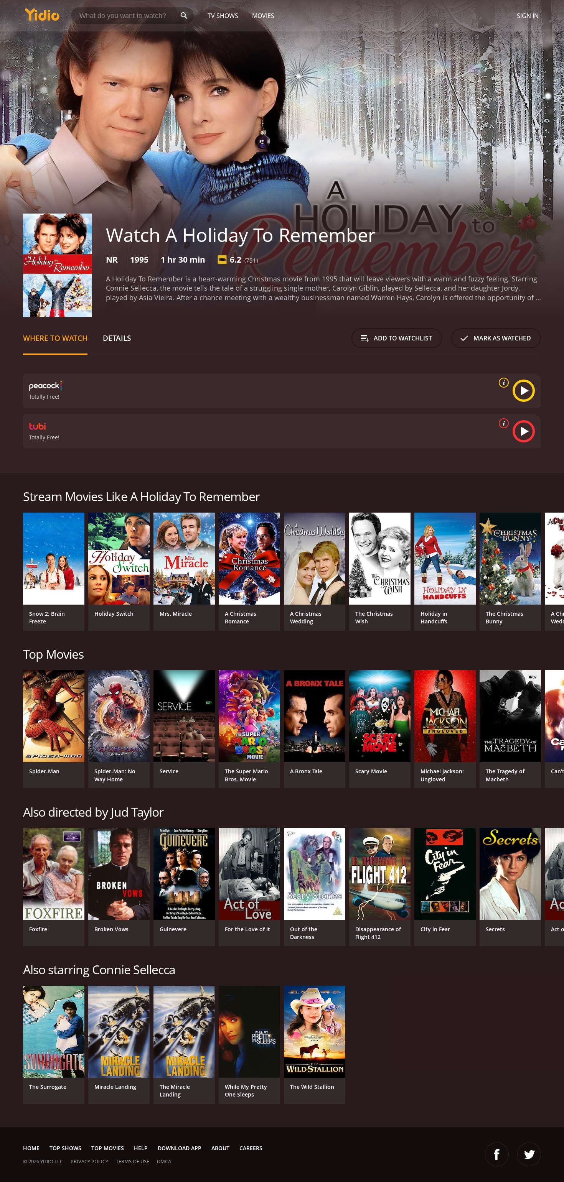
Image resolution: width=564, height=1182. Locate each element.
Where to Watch (55, 338)
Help (141, 1148)
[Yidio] (42, 17)
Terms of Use (132, 1161)
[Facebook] (497, 1154)
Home (31, 1148)
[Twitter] (529, 1154)
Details (117, 338)
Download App (179, 1148)
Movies (263, 16)
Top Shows (65, 1148)
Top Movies (107, 1148)
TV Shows (223, 16)
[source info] (502, 383)
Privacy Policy (89, 1161)
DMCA (164, 1161)
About (220, 1148)
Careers (250, 1148)
